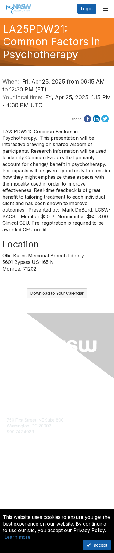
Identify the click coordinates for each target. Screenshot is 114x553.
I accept (99, 544)
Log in (87, 8)
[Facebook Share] (87, 118)
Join (11, 475)
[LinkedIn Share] (96, 118)
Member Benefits (23, 481)
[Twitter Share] (105, 118)
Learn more (17, 537)
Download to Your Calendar (57, 293)
